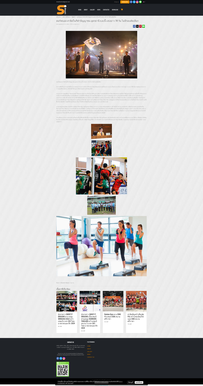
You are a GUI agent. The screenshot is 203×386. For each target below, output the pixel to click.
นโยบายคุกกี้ (70, 383)
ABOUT (85, 10)
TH (145, 1)
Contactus (106, 10)
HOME (79, 10)
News (88, 354)
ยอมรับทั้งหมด (139, 382)
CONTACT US (90, 357)
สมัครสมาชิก (125, 2)
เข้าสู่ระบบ (116, 2)
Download (115, 10)
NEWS (98, 10)
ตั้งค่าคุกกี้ (130, 382)
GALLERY (92, 10)
